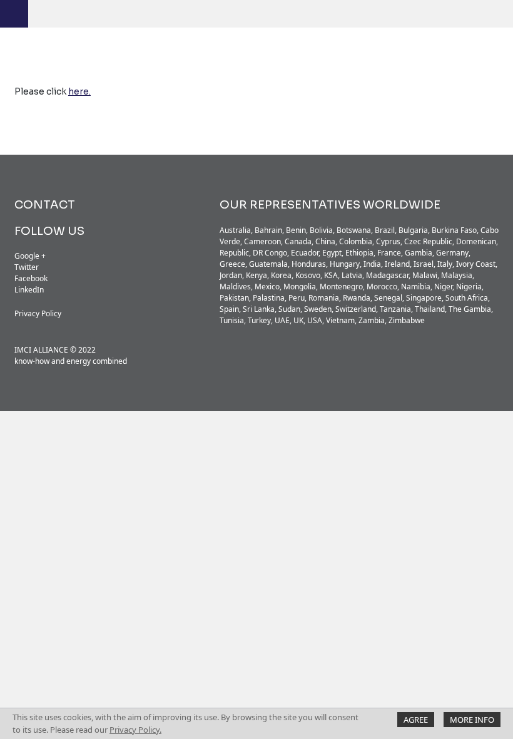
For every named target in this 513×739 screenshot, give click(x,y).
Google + (30, 256)
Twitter (26, 267)
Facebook (31, 278)
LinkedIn (29, 289)
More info (472, 719)
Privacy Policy (37, 313)
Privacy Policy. (135, 729)
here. (79, 91)
